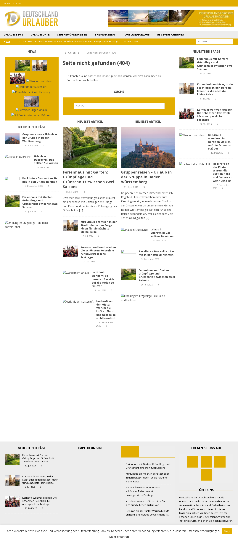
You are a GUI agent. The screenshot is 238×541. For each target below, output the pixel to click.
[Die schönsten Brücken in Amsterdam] (31, 115)
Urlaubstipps (13, 34)
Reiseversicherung (170, 34)
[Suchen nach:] (214, 41)
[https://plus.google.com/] (227, 3)
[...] (147, 218)
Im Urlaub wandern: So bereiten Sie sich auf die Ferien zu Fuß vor (103, 279)
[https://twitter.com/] (220, 3)
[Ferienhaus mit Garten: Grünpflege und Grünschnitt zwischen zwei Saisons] (90, 147)
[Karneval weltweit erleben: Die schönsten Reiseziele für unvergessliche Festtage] (70, 251)
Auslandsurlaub (137, 34)
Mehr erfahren (119, 536)
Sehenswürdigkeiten (72, 34)
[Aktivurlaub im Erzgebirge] (146, 298)
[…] (81, 210)
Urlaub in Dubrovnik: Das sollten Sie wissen (162, 233)
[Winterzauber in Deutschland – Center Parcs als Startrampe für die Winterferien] (31, 101)
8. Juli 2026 (88, 236)
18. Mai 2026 (100, 290)
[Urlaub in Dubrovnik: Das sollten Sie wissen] (134, 230)
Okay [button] (227, 531)
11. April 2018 (131, 187)
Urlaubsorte (40, 34)
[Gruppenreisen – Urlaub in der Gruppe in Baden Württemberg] (148, 147)
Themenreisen (105, 34)
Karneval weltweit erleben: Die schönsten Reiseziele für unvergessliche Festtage (99, 252)
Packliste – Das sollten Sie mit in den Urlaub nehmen (156, 253)
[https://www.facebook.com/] (213, 3)
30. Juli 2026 (72, 192)
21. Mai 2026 (89, 261)
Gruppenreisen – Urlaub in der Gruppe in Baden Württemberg (146, 177)
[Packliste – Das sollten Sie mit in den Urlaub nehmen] (128, 255)
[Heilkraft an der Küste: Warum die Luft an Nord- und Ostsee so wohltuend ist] (78, 302)
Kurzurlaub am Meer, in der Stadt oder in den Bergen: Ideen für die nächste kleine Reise (99, 227)
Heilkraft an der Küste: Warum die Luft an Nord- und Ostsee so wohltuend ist (106, 309)
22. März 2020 (159, 240)
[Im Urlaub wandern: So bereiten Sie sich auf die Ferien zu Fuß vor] (76, 273)
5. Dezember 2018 (150, 259)
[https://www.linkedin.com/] (234, 3)
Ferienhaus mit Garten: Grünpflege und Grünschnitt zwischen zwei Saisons (88, 179)
